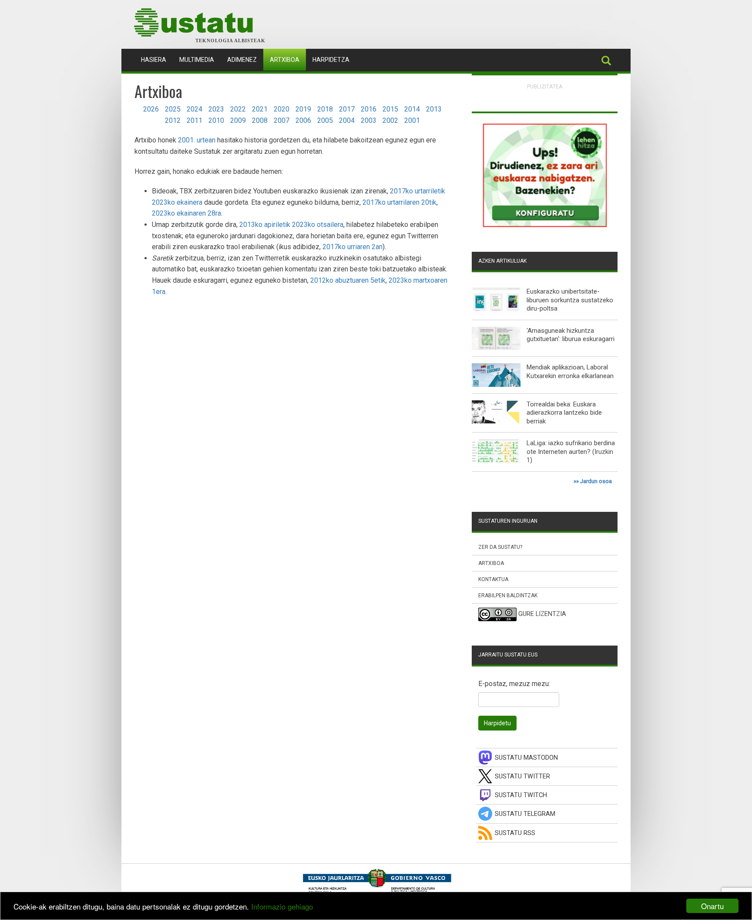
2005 (325, 120)
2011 (194, 120)
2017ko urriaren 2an (352, 247)
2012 (173, 120)
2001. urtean (196, 140)
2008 (260, 120)
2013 (434, 109)
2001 (412, 120)
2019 (303, 109)
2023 (216, 109)
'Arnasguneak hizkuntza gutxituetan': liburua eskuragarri (570, 335)
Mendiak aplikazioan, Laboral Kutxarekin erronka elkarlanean (570, 371)
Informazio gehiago (282, 906)
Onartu (712, 905)
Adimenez (242, 59)
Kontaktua (493, 579)
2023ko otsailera (317, 224)
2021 (260, 109)
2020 (281, 109)
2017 (347, 109)
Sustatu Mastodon (526, 757)
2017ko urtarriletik (417, 191)
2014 (412, 109)
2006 (303, 120)
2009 (238, 120)
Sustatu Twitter (522, 776)
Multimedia (196, 59)
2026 (151, 109)
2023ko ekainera (177, 202)
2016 (368, 109)
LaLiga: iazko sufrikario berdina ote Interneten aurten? (571, 447)
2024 (194, 109)
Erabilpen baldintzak (507, 595)
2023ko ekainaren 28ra (186, 213)
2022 (238, 109)
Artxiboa (284, 59)
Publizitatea (545, 86)
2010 (216, 120)
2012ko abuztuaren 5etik (348, 280)
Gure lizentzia (542, 614)
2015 (390, 109)
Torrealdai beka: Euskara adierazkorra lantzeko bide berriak (564, 412)
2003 (368, 120)
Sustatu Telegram (525, 814)
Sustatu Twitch (521, 795)
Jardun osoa (596, 481)
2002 (390, 120)
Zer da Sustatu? (500, 547)
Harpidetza (330, 59)
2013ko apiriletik (264, 224)
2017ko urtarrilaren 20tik (399, 202)
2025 (173, 109)
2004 (347, 120)
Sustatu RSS (515, 833)
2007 (281, 120)
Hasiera (157, 59)
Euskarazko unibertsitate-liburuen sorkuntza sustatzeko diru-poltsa (570, 300)
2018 (325, 109)
